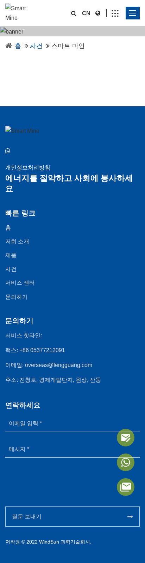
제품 (11, 255)
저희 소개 (17, 241)
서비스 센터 (20, 283)
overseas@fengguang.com (58, 365)
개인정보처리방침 (27, 168)
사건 (36, 45)
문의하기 (16, 297)
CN (86, 13)
